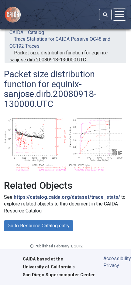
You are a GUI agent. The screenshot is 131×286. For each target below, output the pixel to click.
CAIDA (16, 32)
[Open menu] (119, 14)
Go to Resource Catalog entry (39, 226)
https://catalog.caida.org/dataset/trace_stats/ (67, 197)
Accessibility (112, 258)
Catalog (36, 32)
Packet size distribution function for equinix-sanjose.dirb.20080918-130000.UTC (59, 56)
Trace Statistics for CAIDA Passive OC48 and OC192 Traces (59, 42)
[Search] (105, 14)
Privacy (111, 265)
